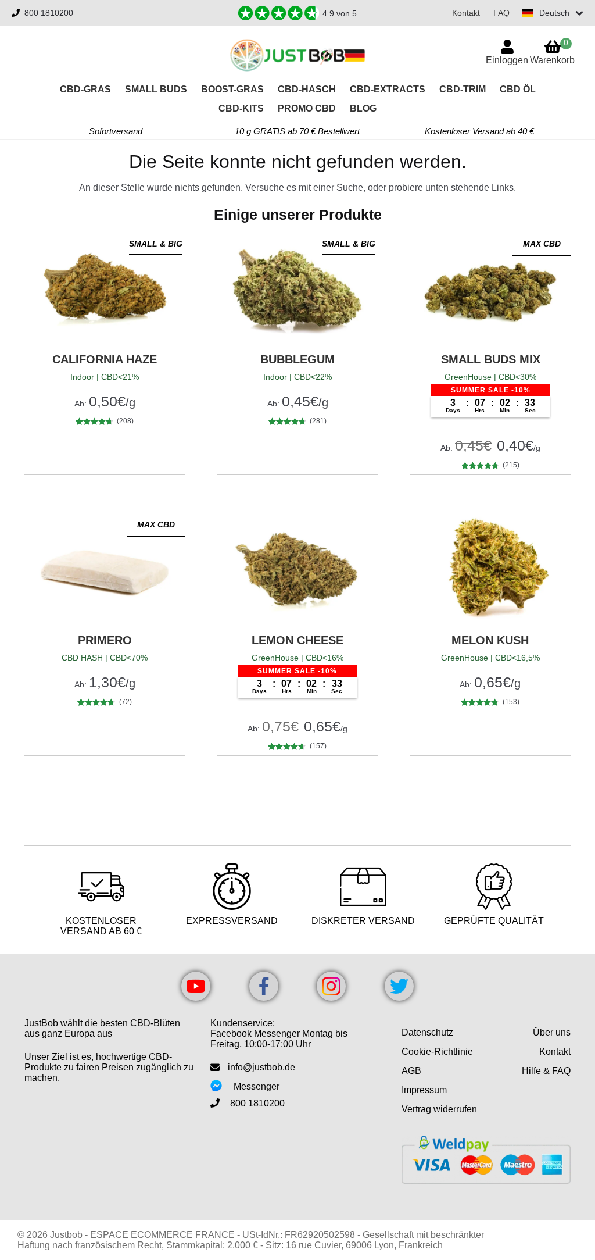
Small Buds (156, 89)
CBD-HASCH (307, 89)
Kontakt (466, 12)
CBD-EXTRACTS (387, 89)
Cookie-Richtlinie (437, 1051)
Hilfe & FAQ (546, 1071)
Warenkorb (552, 51)
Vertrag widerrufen (439, 1109)
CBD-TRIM (462, 89)
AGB (411, 1071)
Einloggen (507, 60)
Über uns (552, 1032)
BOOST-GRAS (232, 89)
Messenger (256, 1086)
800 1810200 (48, 12)
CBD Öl (518, 89)
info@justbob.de (261, 1067)
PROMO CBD (307, 108)
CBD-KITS (241, 108)
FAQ (501, 12)
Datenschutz (427, 1032)
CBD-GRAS (85, 89)
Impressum (424, 1090)
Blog (363, 108)
